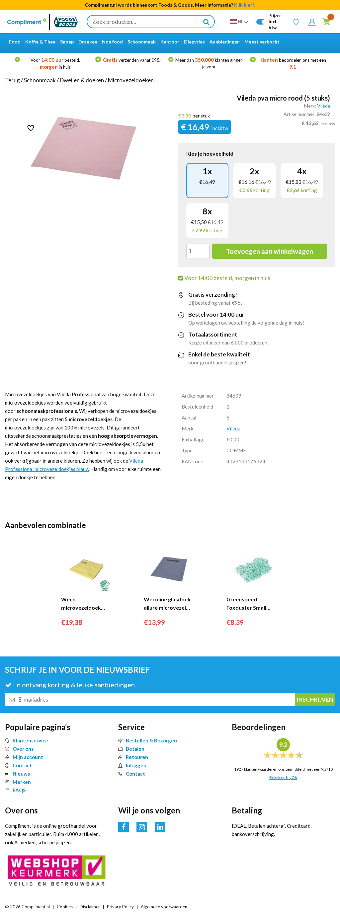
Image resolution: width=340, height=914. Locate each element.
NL (240, 21)
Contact (22, 765)
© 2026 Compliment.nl (27, 906)
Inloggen (136, 765)
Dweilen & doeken (82, 80)
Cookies (65, 906)
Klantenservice (30, 740)
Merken (22, 782)
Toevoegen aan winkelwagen (269, 251)
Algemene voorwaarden (164, 906)
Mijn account (28, 757)
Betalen (135, 749)
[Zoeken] (206, 21)
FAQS (19, 790)
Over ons (23, 749)
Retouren (137, 757)
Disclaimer (90, 906)
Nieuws (21, 774)
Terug (12, 80)
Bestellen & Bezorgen (151, 740)
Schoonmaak (40, 80)
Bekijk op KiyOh (283, 777)
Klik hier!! (245, 5)
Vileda (323, 106)
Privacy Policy (120, 906)
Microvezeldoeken (131, 80)
